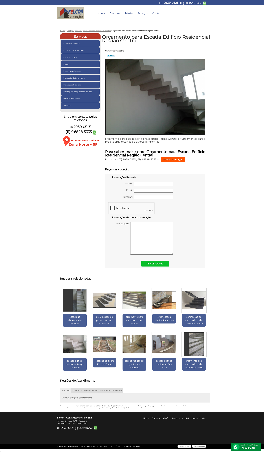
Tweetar (111, 55)
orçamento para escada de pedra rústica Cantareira (194, 364)
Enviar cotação (155, 263)
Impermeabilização (72, 71)
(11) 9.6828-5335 (191, 3)
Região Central (90, 390)
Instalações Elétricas (72, 85)
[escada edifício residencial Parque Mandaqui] (74, 344)
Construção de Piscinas (73, 50)
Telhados (67, 105)
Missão (129, 13)
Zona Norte (117, 390)
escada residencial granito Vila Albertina (134, 364)
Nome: (129, 183)
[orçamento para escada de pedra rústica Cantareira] (194, 344)
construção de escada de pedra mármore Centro (194, 320)
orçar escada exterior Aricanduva (164, 319)
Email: (130, 190)
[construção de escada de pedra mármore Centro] (194, 300)
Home (101, 13)
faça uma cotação (173, 159)
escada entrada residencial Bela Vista (164, 364)
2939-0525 (171, 2)
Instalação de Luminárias (74, 78)
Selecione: (65, 390)
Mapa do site (199, 418)
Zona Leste (105, 390)
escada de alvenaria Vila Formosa (75, 320)
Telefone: (128, 197)
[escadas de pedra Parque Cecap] (104, 344)
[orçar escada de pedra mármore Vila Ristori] (104, 300)
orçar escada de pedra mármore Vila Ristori (104, 320)
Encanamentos (70, 57)
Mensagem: (123, 223)
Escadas (66, 64)
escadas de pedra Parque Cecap (104, 362)
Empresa (115, 13)
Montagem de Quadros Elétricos (77, 92)
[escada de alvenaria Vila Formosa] (74, 300)
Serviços (143, 13)
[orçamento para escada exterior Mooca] (134, 300)
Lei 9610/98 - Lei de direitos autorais (131, 408)
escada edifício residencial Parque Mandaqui (74, 364)
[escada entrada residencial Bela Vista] (164, 344)
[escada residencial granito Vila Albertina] (134, 344)
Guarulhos (77, 390)
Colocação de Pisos (71, 43)
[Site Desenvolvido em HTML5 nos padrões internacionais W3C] (184, 446)
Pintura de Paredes (71, 98)
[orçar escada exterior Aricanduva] (164, 300)
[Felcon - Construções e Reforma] (74, 11)
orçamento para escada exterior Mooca (134, 320)
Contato (157, 13)
